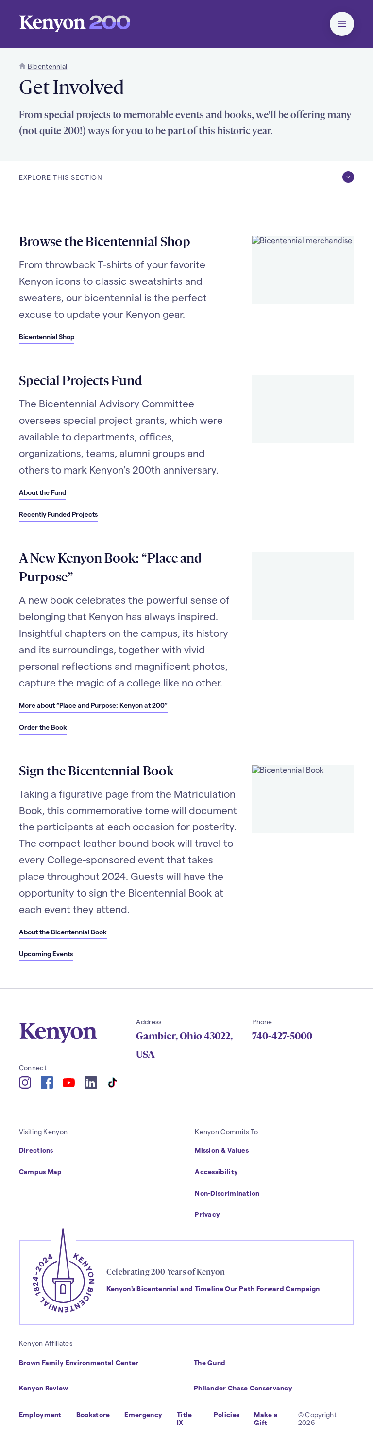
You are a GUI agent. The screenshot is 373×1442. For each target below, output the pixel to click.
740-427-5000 (282, 1036)
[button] (342, 24)
